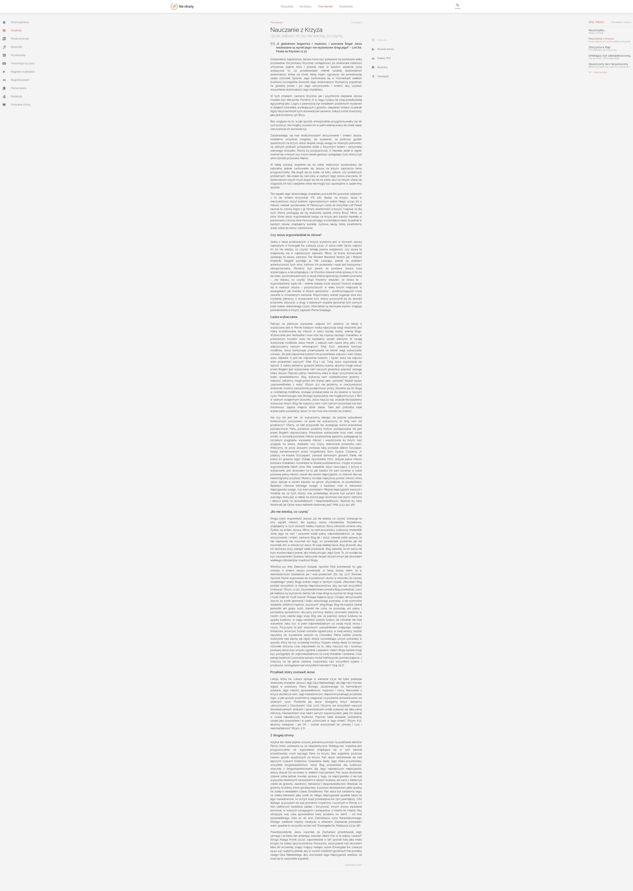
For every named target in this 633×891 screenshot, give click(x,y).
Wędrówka (346, 6)
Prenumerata (18, 88)
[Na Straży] (182, 6)
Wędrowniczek (20, 38)
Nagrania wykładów (23, 71)
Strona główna (20, 22)
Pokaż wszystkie (597, 72)
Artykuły (16, 30)
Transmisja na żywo (23, 63)
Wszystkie (287, 6)
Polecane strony (20, 104)
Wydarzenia (18, 55)
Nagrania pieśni (20, 79)
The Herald (325, 6)
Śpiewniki (16, 46)
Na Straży (306, 6)
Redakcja (16, 96)
